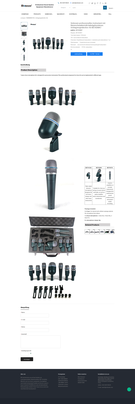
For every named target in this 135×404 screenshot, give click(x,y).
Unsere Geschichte (82, 380)
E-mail (23, 319)
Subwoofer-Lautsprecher (63, 384)
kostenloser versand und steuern (73, 14)
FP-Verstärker (61, 377)
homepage (25, 14)
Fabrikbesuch (81, 378)
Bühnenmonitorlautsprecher (63, 386)
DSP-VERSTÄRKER (63, 378)
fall (110, 14)
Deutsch (111, 8)
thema (23, 327)
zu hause (23, 18)
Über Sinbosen (81, 377)
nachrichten (61, 14)
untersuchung (78, 54)
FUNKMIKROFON (30, 18)
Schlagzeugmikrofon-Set (41, 18)
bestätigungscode (26, 350)
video (86, 14)
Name (23, 312)
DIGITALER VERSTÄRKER (63, 380)
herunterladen (98, 14)
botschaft (24, 334)
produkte (37, 14)
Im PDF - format (94, 54)
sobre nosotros (49, 14)
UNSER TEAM (81, 382)
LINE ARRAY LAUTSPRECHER (63, 382)
